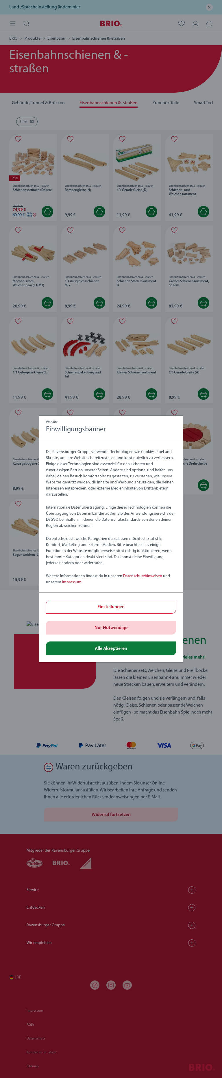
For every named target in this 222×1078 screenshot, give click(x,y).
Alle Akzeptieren (111, 648)
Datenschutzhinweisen (142, 576)
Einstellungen (111, 607)
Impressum (72, 582)
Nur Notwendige (111, 628)
